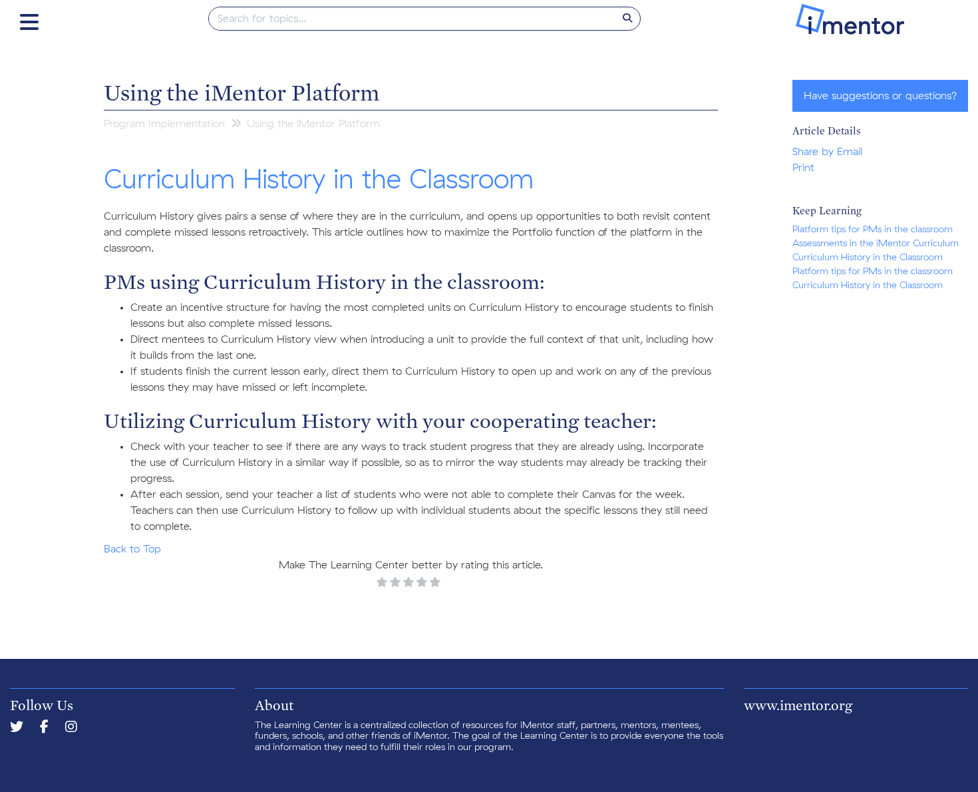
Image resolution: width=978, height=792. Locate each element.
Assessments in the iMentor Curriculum (875, 243)
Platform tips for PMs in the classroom (872, 229)
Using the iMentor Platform (241, 92)
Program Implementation (164, 123)
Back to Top (132, 549)
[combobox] (412, 18)
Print (803, 167)
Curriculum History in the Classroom (867, 257)
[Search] (627, 18)
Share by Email (827, 151)
